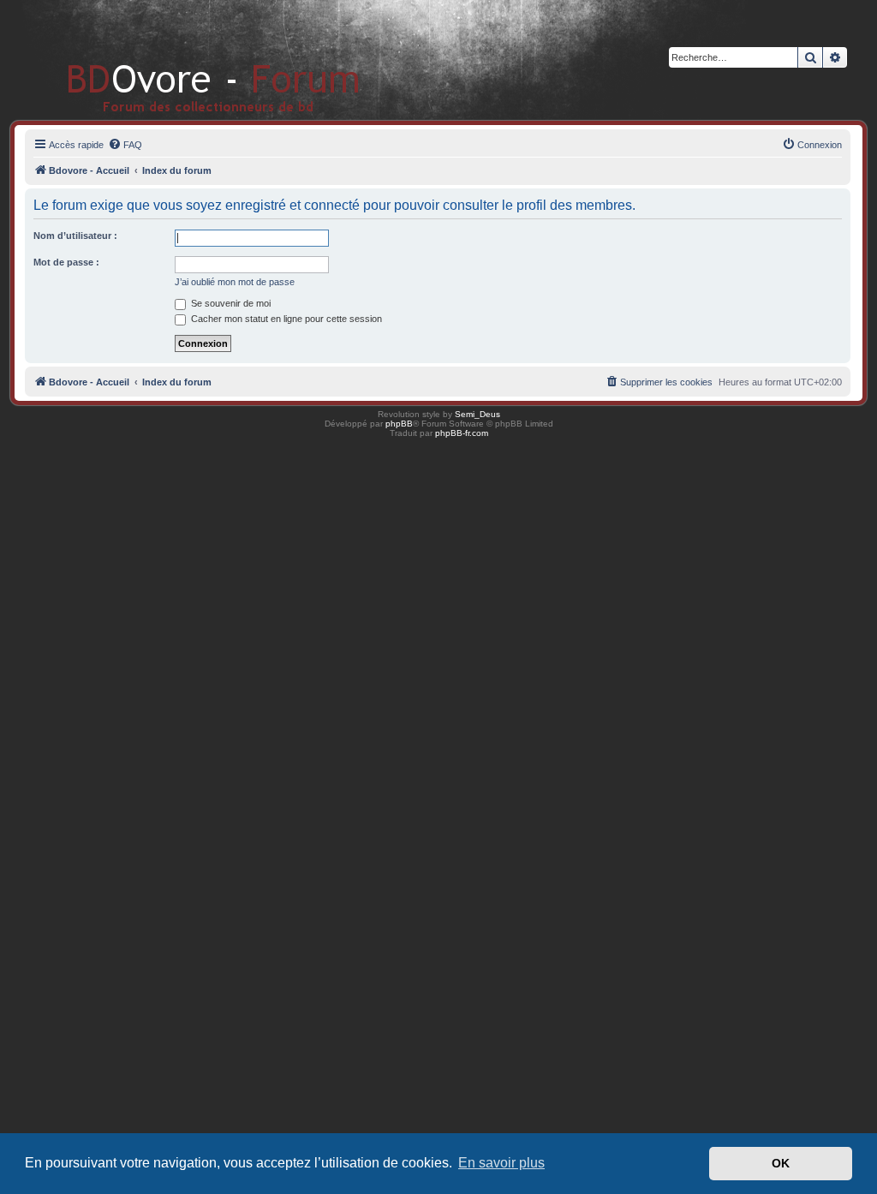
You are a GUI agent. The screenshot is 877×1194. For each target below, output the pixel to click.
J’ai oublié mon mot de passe (235, 282)
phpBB (399, 423)
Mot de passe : (66, 262)
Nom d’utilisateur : (75, 235)
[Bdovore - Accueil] (188, 59)
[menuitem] (125, 144)
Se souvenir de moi (229, 303)
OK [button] (781, 1163)
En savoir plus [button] (501, 1162)
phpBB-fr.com (461, 433)
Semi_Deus (477, 414)
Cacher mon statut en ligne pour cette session (285, 318)
